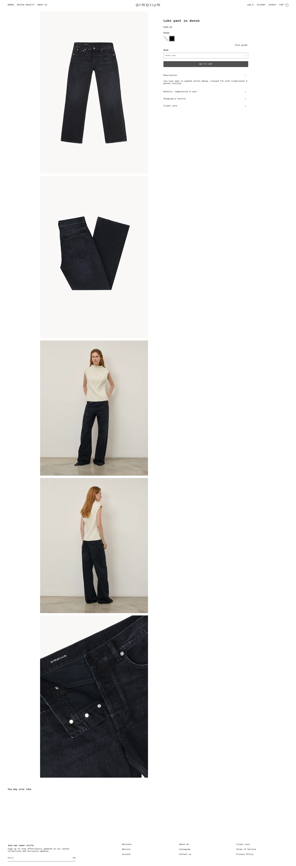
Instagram (184, 849)
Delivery (127, 844)
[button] (10, 5)
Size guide (241, 45)
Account (126, 854)
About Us (184, 844)
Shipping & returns (174, 99)
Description (170, 75)
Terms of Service (246, 849)
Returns (126, 849)
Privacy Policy (244, 854)
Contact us (185, 854)
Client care (170, 106)
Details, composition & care (180, 92)
